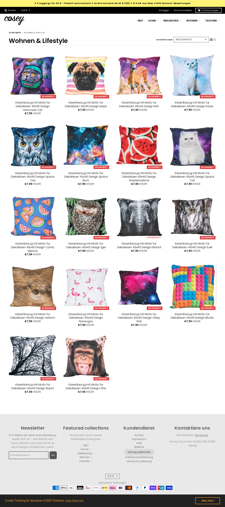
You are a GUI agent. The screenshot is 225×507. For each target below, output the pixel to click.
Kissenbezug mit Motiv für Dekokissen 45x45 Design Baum (32, 386)
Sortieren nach (164, 39)
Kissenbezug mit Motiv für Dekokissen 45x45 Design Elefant (139, 245)
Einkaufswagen (210, 10)
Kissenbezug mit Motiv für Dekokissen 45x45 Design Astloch (32, 316)
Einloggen (164, 10)
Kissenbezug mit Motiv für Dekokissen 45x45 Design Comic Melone (32, 247)
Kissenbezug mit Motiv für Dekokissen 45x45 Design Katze (192, 104)
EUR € (24, 10)
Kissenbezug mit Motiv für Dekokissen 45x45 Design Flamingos (86, 318)
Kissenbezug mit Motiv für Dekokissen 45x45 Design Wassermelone (139, 177)
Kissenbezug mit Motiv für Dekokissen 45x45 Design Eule (192, 245)
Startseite (15, 32)
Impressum (139, 439)
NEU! (85, 445)
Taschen (84, 461)
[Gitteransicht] (211, 39)
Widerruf (139, 447)
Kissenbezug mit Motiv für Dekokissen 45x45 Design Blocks (192, 316)
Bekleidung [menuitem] (171, 20)
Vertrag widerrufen (139, 452)
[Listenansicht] (214, 39)
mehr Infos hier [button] (74, 500)
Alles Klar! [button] (207, 500)
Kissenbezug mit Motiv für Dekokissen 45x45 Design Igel (86, 245)
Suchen (139, 435)
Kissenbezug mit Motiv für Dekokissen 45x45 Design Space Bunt (86, 177)
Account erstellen (183, 10)
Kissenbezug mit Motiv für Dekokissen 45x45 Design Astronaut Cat (32, 106)
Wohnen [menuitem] (191, 20)
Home (84, 449)
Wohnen (84, 457)
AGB (139, 443)
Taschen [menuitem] (211, 20)
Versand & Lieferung (139, 461)
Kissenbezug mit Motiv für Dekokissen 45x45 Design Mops (86, 104)
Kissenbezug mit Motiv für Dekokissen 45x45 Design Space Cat (192, 177)
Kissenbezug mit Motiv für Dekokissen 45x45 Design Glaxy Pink (139, 318)
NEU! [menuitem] (140, 20)
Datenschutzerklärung (139, 457)
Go (53, 455)
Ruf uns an (201, 435)
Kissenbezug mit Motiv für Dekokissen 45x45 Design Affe (86, 386)
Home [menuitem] (152, 20)
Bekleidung (85, 453)
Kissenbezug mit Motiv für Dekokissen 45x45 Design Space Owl (32, 177)
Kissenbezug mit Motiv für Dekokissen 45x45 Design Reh (139, 104)
